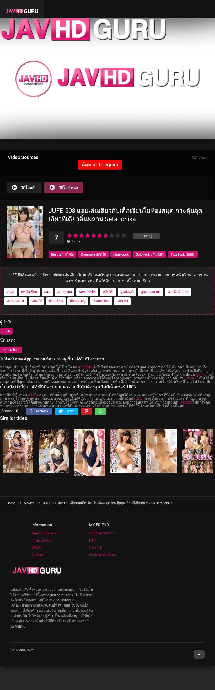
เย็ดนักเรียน (101, 301)
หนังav (190, 378)
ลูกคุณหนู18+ (151, 292)
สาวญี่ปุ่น (85, 367)
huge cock (121, 254)
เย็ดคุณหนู (77, 301)
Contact (37, 554)
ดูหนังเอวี (127, 292)
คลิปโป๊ (108, 292)
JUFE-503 (64, 292)
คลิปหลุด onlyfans (102, 554)
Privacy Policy (41, 540)
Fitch (6, 331)
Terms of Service (44, 533)
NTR (92, 540)
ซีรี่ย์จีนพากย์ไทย (102, 533)
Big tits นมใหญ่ (62, 254)
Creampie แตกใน (93, 254)
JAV (47, 292)
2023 (10, 292)
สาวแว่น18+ (15, 301)
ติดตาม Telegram (100, 164)
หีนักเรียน (56, 301)
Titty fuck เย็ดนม (183, 254)
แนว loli (122, 301)
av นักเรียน (29, 292)
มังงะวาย (95, 547)
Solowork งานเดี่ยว (150, 254)
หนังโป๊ (36, 301)
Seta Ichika (87, 292)
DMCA (36, 547)
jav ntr (201, 374)
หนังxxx (186, 402)
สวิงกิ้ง (33, 395)
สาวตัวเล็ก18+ (178, 292)
